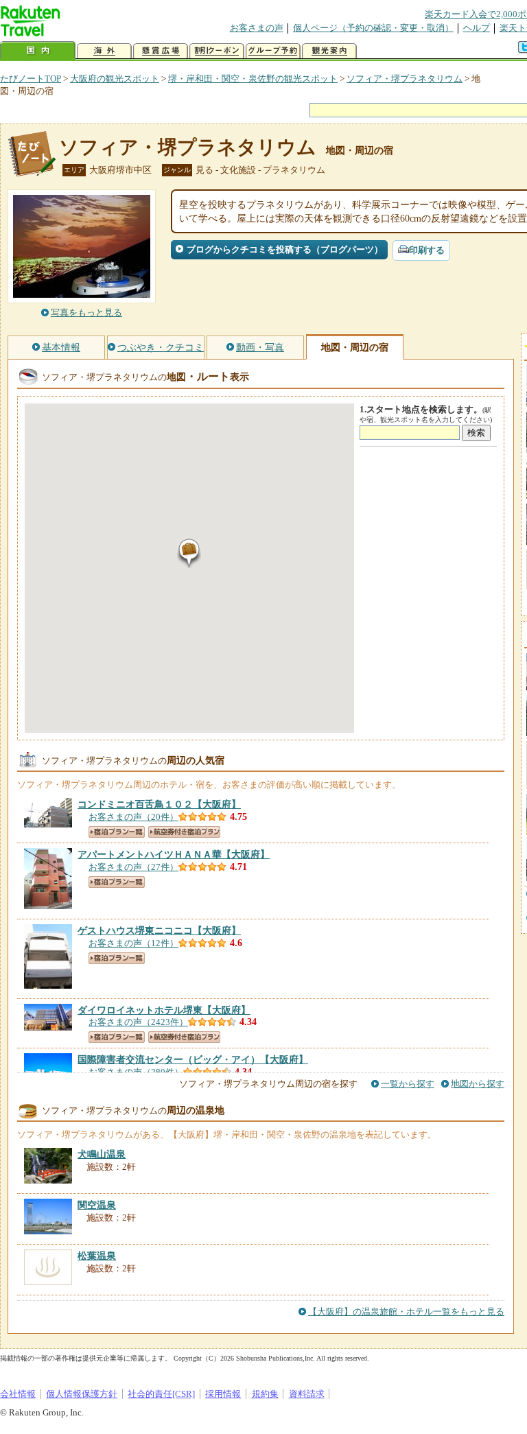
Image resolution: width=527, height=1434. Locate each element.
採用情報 (223, 1394)
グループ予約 (273, 51)
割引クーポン (216, 51)
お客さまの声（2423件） (138, 1022)
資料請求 (307, 1394)
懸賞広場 (160, 51)
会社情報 (18, 1394)
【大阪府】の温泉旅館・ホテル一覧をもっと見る (406, 1311)
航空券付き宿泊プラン (184, 832)
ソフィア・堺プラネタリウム (404, 78)
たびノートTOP (30, 78)
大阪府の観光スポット (114, 78)
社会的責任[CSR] (161, 1394)
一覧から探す (407, 1084)
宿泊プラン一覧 (117, 832)
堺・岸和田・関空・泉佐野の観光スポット (253, 78)
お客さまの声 (256, 28)
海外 (104, 51)
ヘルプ (476, 28)
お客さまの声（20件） (133, 817)
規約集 (265, 1394)
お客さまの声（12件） (133, 943)
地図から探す (477, 1084)
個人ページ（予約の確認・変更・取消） (373, 28)
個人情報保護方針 (81, 1394)
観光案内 (329, 51)
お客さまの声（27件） (133, 867)
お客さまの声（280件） (136, 1072)
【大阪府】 (159, 804)
